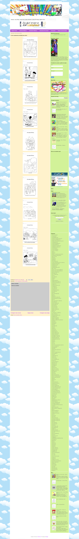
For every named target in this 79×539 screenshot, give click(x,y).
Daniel (53, 292)
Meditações (54, 364)
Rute (52, 441)
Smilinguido (54, 450)
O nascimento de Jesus (55, 392)
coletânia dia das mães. (55, 281)
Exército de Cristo (55, 317)
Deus (53, 299)
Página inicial (14, 30)
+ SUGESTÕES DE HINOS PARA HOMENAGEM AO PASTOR (61, 486)
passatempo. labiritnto (55, 420)
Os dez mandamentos (18, 281)
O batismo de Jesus (55, 383)
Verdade (53, 463)
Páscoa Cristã (54, 417)
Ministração (54, 371)
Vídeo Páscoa (54, 469)
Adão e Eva (54, 256)
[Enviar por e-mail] (28, 279)
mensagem (53, 365)
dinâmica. (53, 310)
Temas (53, 453)
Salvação (53, 444)
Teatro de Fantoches (55, 452)
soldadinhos (54, 451)
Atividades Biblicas (55, 267)
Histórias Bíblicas (23, 30)
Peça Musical (54, 423)
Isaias (53, 340)
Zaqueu (53, 470)
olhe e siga (53, 397)
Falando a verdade (55, 318)
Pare (52, 414)
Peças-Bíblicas (54, 427)
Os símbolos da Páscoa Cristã (56, 404)
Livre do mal (54, 358)
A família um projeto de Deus (56, 238)
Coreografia (53, 286)
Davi (52, 294)
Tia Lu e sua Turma (55, 456)
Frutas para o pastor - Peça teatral (61, 521)
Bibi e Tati (53, 268)
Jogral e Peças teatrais (55, 349)
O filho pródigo (54, 389)
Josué (53, 354)
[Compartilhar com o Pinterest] (32, 279)
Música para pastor (55, 374)
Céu (52, 279)
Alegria (53, 257)
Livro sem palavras (55, 359)
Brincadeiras (54, 273)
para (52, 409)
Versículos (53, 30)
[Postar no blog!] (29, 279)
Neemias (53, 379)
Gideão (53, 328)
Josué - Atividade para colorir (60, 499)
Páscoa (53, 416)
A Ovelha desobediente (55, 243)
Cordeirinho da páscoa (55, 285)
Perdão (53, 428)
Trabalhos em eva (55, 459)
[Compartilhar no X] (30, 279)
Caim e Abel (54, 276)
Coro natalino (54, 287)
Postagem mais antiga (44, 312)
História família (54, 331)
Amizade (53, 258)
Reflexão (53, 440)
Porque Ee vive (54, 435)
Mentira (53, 366)
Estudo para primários (55, 315)
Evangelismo (54, 316)
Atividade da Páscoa (55, 263)
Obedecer (53, 395)
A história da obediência (55, 239)
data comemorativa (55, 293)
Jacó (52, 342)
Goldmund (39, 536)
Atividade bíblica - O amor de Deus (61, 480)
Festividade (54, 325)
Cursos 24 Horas (35, 27)
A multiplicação (54, 242)
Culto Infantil (54, 291)
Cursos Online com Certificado (42, 27)
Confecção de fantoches (55, 282)
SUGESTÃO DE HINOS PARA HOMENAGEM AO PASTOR (61, 115)
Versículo (53, 464)
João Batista (54, 347)
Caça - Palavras (54, 274)
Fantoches (53, 322)
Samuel (53, 445)
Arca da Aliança (54, 261)
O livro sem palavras (55, 390)
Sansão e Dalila (54, 447)
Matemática (54, 362)
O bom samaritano (55, 385)
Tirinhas (53, 458)
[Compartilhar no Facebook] (31, 279)
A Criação (53, 236)
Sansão (53, 446)
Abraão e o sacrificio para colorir (57, 254)
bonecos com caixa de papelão (57, 269)
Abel (52, 251)
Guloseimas (54, 330)
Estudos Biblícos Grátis (56, 192)
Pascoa (53, 415)
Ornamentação (54, 401)
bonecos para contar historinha (56, 270)
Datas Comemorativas (62, 30)
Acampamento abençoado (56, 255)
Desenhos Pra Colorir (44, 30)
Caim (53, 275)
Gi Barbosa (61, 221)
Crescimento (54, 288)
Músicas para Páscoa (55, 377)
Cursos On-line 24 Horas (59, 186)
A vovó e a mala (54, 250)
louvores (53, 360)
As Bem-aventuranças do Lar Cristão (57, 262)
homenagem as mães (55, 336)
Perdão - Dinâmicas (59, 120)
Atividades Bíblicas (33, 30)
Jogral (53, 348)
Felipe (53, 324)
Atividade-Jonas (54, 264)
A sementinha (54, 248)
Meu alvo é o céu (54, 368)
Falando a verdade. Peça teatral (57, 319)
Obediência (53, 396)
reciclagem (53, 439)
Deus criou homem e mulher (56, 300)
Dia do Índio (54, 305)
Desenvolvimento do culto (56, 298)
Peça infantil (54, 422)
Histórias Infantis (54, 334)
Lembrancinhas (54, 355)
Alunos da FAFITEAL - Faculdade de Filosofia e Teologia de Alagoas (58, 209)
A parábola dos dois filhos (56, 245)
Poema (53, 434)
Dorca (53, 311)
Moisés (53, 372)
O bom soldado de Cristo (56, 386)
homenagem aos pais (55, 335)
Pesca (53, 432)
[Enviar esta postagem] (26, 279)
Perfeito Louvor (54, 429)
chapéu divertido (54, 280)
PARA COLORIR (24, 281)
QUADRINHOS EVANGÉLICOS (57, 438)
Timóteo (53, 457)
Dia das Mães (54, 304)
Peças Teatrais (54, 426)
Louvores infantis (54, 361)
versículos (53, 465)
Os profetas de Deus (55, 403)
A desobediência (54, 237)
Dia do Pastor (54, 306)
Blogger (47, 536)
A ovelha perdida (54, 244)
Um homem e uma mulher (56, 460)
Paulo (53, 421)
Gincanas (53, 329)
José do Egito (54, 353)
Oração (53, 398)
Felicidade (53, 323)
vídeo (53, 466)
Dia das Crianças (54, 303)
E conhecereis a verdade (56, 312)
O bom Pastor (54, 384)
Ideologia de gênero (55, 337)
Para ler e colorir (54, 411)
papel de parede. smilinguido (56, 408)
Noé (52, 380)
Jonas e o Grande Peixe (55, 352)
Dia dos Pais (54, 307)
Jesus (53, 343)
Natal (53, 378)
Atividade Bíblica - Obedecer (60, 145)
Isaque (53, 341)
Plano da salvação (55, 433)
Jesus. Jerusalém (54, 346)
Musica (53, 373)
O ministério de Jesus (55, 391)
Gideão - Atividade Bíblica (60, 504)
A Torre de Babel (54, 249)
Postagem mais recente (16, 312)
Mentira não (54, 367)
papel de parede (54, 407)
